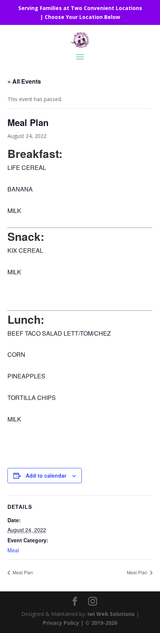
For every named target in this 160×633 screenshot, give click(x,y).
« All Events (24, 81)
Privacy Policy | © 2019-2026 (80, 622)
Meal (13, 550)
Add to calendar (46, 475)
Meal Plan (22, 572)
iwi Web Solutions (111, 613)
